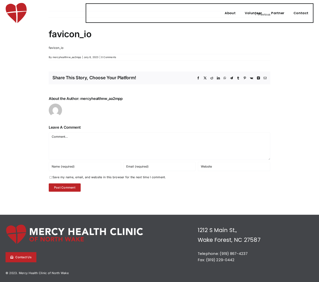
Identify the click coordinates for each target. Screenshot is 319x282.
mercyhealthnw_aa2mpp (67, 57)
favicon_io (56, 48)
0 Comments (108, 57)
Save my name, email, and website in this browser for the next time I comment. (109, 177)
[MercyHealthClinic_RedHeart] (16, 4)
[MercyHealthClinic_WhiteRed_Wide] (75, 225)
